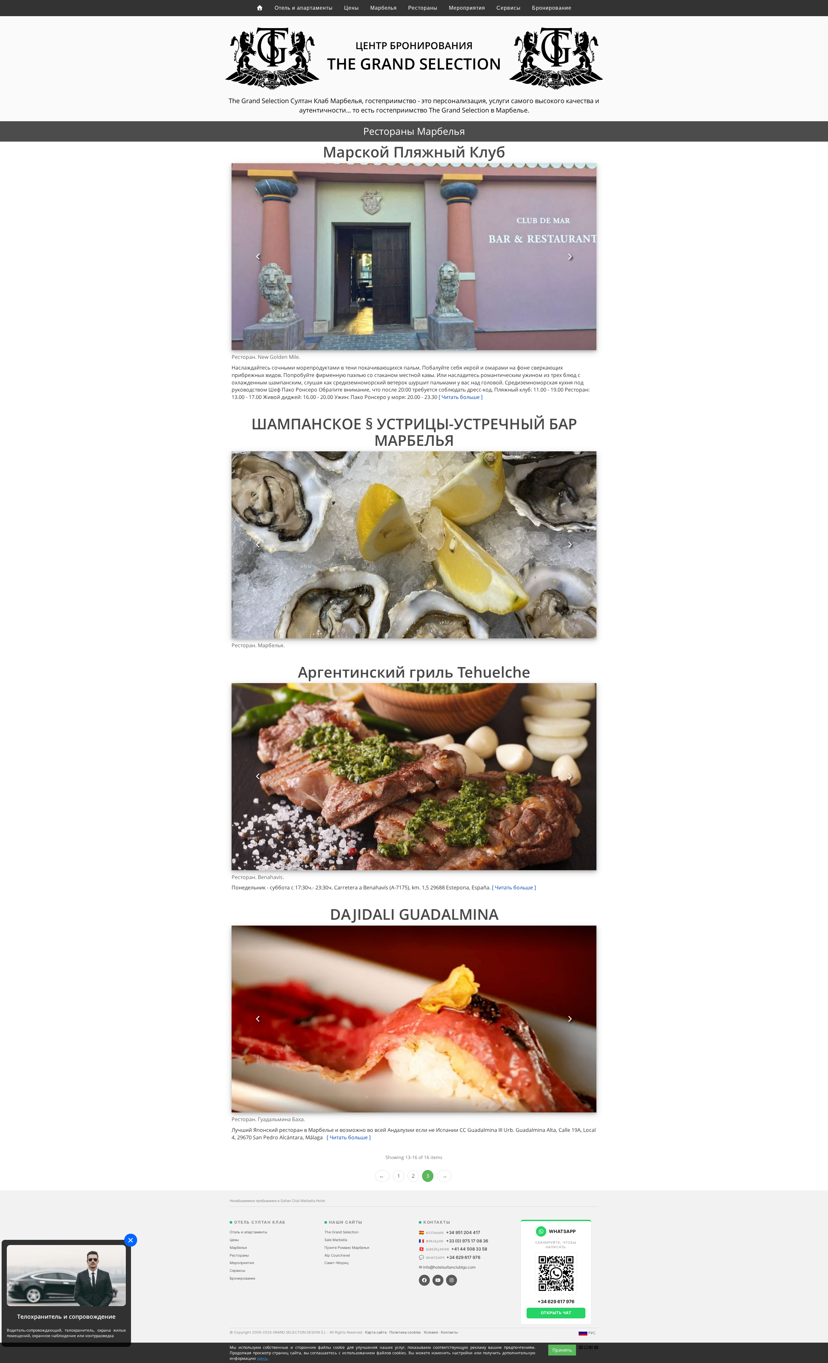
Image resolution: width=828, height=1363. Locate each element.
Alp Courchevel (337, 1255)
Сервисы (508, 8)
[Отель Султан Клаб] (260, 8)
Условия (431, 1332)
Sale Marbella (335, 1240)
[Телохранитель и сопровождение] (66, 1275)
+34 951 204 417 (463, 1232)
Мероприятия (467, 8)
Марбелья (383, 8)
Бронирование (552, 8)
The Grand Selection (341, 1232)
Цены (351, 8)
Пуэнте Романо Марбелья (346, 1247)
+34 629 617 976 (463, 1257)
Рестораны (423, 8)
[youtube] (437, 1280)
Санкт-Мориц (336, 1263)
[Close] (130, 1240)
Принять (562, 1350)
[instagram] (451, 1280)
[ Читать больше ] (461, 397)
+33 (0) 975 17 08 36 (467, 1240)
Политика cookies (405, 1332)
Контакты (450, 1332)
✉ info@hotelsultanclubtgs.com (447, 1267)
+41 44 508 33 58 (469, 1248)
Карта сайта (376, 1332)
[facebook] (424, 1280)
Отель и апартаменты (304, 8)
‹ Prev (382, 1176)
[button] (258, 256)
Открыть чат (556, 1312)
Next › (444, 1176)
